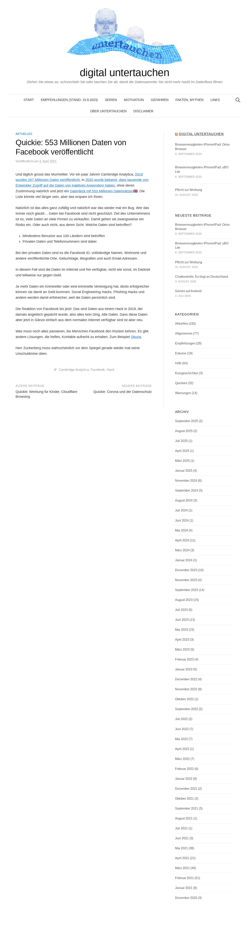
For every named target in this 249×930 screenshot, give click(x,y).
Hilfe (178, 363)
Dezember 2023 (186, 570)
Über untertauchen (108, 111)
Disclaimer (143, 111)
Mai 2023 (181, 629)
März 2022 (182, 759)
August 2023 (184, 600)
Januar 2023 (183, 669)
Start (29, 100)
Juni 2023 (182, 619)
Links (215, 100)
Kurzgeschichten (186, 373)
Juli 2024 (181, 510)
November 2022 (186, 689)
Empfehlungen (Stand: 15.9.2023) (69, 100)
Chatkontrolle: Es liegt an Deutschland (201, 276)
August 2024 (184, 500)
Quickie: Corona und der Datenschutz (122, 392)
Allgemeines (183, 333)
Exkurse (180, 353)
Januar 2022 (183, 778)
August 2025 (184, 431)
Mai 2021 (181, 848)
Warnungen (183, 393)
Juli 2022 (181, 719)
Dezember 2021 (186, 788)
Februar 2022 (184, 768)
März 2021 (182, 868)
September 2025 (186, 421)
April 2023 (182, 639)
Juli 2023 (181, 609)
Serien (111, 100)
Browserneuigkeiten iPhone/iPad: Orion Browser (202, 147)
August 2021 (184, 818)
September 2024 (186, 490)
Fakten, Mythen (189, 100)
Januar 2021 (183, 888)
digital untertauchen (124, 72)
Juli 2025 (181, 441)
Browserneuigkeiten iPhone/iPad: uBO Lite (201, 170)
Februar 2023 (184, 659)
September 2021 (186, 808)
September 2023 (186, 590)
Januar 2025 (183, 470)
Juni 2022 (182, 729)
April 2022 (182, 749)
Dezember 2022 (186, 679)
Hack (110, 369)
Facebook (98, 369)
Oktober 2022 (184, 699)
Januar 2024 (183, 560)
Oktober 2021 (184, 798)
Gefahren (159, 100)
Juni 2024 (182, 520)
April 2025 (182, 450)
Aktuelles (24, 133)
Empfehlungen (185, 343)
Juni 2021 (182, 838)
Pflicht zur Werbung (188, 189)
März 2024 (182, 550)
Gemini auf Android (188, 291)
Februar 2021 (184, 878)
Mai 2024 (181, 530)
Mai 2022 (181, 739)
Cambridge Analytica (74, 369)
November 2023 (186, 580)
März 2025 (182, 460)
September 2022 (186, 709)
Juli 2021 (181, 828)
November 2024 (186, 480)
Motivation (134, 100)
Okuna (136, 337)
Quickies (181, 383)
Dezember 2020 (186, 897)
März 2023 (182, 649)
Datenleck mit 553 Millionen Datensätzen (101, 191)
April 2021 (182, 858)
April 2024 (182, 540)
